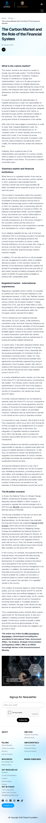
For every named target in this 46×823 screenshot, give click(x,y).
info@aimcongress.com (10, 795)
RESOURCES (7, 759)
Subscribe (23, 720)
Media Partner (7, 781)
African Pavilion (7, 754)
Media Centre (6, 765)
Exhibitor (5, 772)
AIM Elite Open (29, 737)
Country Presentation (9, 775)
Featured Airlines (30, 748)
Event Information (30, 751)
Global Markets (7, 745)
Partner (4, 784)
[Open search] (42, 11)
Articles (10, 18)
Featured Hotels (30, 745)
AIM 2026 (28, 732)
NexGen (4, 751)
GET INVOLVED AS (9, 770)
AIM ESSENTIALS (31, 743)
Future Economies (8, 748)
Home (4, 18)
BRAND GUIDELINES (32, 759)
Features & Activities (31, 735)
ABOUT (5, 732)
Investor (4, 778)
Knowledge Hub (7, 762)
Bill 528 (16, 507)
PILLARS (5, 743)
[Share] (4, 49)
